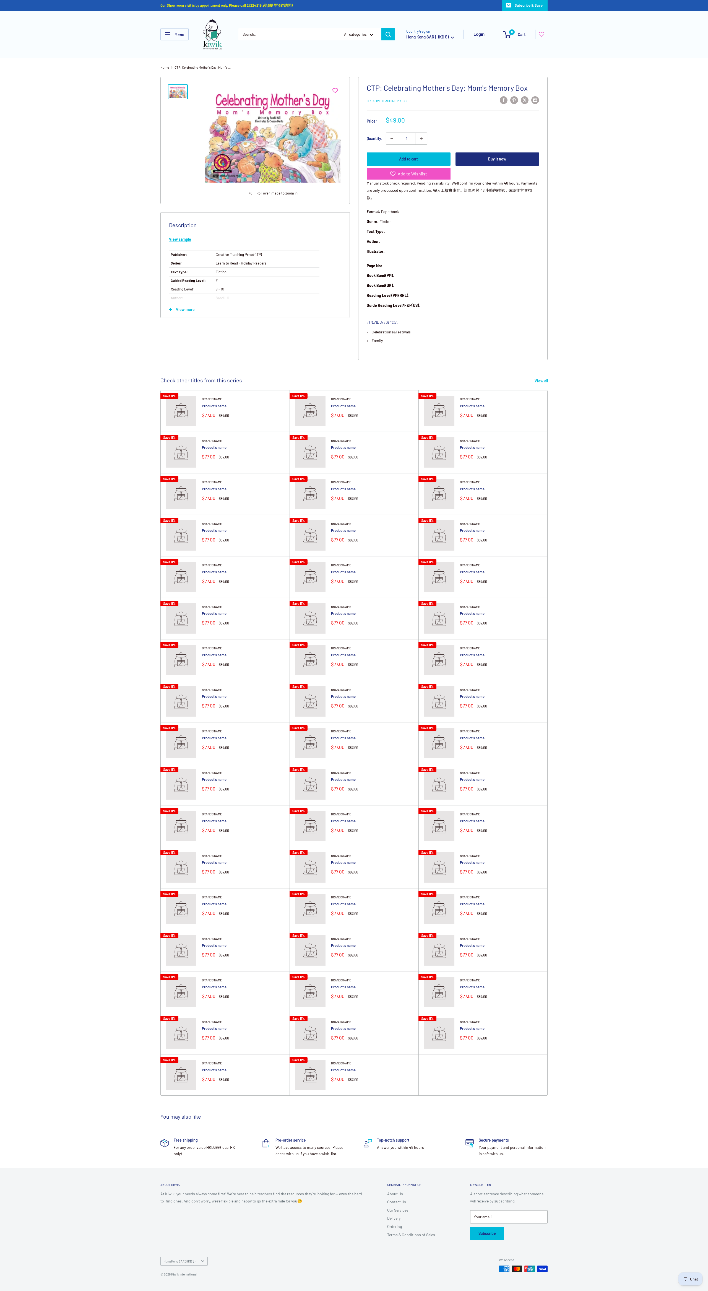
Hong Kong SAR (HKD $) (179, 1261)
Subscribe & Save (529, 5)
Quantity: (374, 138)
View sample (180, 239)
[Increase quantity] (421, 138)
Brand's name (212, 399)
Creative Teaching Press (387, 101)
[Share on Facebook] (503, 100)
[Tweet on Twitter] (525, 100)
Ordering (394, 1226)
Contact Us (396, 1201)
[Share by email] (535, 100)
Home (164, 67)
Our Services (397, 1210)
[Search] (388, 34)
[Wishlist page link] (541, 34)
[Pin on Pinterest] (514, 100)
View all (542, 381)
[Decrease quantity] (392, 138)
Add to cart (408, 159)
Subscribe (487, 1233)
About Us (395, 1193)
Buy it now (497, 159)
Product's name (214, 406)
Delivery (393, 1218)
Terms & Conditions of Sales (411, 1234)
